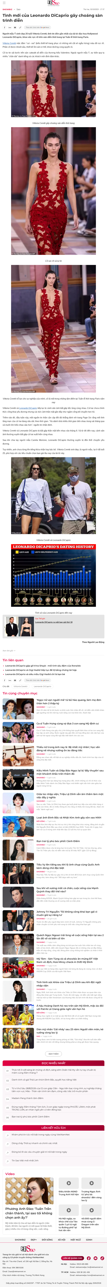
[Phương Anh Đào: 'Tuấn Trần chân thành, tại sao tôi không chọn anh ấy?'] (29, 1191)
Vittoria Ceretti (9, 43)
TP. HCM (64, 1272)
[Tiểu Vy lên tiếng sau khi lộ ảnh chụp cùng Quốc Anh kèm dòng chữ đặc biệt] (18, 873)
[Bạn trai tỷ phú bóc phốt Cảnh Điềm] (18, 850)
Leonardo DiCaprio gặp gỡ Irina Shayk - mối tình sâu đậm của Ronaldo (43, 666)
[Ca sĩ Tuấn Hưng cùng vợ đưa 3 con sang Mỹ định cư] (18, 732)
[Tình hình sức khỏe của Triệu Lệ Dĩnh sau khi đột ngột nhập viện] (18, 991)
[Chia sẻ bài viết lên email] (15, 27)
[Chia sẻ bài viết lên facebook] (5, 27)
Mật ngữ (76, 1240)
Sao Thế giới (40, 619)
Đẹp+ (34, 1240)
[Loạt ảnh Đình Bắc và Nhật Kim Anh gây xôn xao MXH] (18, 826)
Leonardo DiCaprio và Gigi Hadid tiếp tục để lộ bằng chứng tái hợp (41, 670)
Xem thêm (53, 1054)
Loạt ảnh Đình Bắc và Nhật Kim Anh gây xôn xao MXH (69, 817)
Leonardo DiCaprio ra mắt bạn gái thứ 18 (53, 622)
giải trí (44, 1152)
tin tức (26, 1134)
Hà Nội (64, 1264)
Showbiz (7, 9)
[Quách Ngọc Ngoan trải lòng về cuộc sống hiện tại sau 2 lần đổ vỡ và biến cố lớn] (18, 944)
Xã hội (61, 1240)
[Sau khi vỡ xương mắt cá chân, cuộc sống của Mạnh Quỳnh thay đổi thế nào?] (18, 897)
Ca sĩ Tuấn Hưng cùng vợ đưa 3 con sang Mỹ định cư (68, 723)
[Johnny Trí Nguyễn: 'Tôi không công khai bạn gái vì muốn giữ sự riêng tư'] (18, 920)
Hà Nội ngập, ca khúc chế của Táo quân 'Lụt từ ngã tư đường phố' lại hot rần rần (68, 1224)
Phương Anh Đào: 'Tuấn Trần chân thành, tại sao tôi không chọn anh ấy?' (28, 1213)
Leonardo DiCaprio (28, 408)
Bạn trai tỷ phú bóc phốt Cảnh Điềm (58, 841)
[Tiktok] (102, 1258)
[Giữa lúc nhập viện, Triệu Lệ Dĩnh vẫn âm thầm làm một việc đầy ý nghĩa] (18, 803)
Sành (89, 1240)
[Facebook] (89, 1258)
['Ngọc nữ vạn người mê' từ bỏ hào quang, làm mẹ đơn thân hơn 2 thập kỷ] (18, 708)
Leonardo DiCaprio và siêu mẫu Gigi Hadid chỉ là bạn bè (35, 674)
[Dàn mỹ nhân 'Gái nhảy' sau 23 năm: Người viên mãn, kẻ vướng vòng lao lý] (18, 1038)
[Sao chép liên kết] (20, 27)
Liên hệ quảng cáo (72, 1258)
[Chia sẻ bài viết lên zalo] (10, 27)
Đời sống (41, 821)
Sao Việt (19, 1160)
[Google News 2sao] (37, 27)
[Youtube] (95, 1258)
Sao (18, 9)
